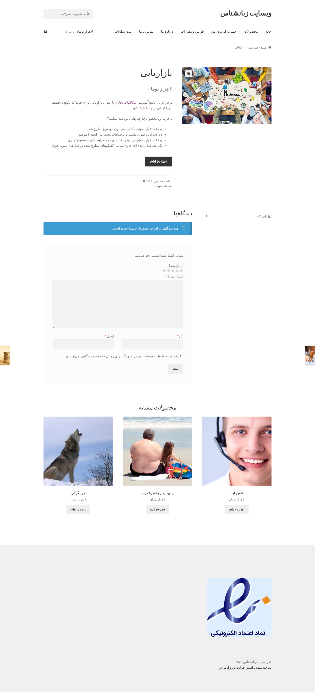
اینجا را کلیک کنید (143, 108)
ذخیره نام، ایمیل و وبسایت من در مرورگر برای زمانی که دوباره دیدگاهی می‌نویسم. (122, 356)
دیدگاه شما (174, 277)
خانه (269, 31)
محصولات (251, 31)
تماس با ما (146, 31)
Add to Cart (159, 161)
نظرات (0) (264, 216)
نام (180, 336)
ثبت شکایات (123, 31)
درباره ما (167, 31)
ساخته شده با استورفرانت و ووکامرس (245, 667)
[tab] (237, 216)
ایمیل (109, 336)
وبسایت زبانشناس (246, 13)
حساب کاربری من (224, 31)
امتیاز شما (176, 266)
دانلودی (253, 47)
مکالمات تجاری (125, 102)
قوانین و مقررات (192, 31)
